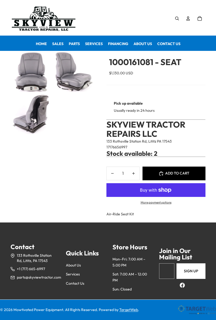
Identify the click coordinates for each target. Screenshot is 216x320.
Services (73, 274)
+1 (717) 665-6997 (31, 268)
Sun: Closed (122, 289)
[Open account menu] (188, 18)
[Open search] (177, 18)
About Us (73, 265)
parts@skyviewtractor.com (39, 277)
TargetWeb (128, 309)
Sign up (191, 271)
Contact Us (75, 283)
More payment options (156, 202)
